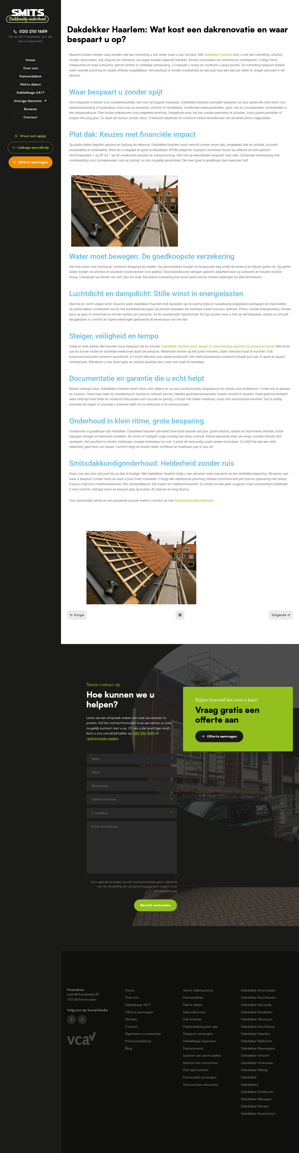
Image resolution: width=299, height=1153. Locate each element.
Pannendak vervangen (199, 1077)
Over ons (30, 68)
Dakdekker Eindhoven (257, 1092)
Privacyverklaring (138, 1041)
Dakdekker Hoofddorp (258, 1026)
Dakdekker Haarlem (255, 1034)
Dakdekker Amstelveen (258, 997)
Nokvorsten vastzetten (200, 1063)
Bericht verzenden (155, 905)
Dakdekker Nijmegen (256, 1099)
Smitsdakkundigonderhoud (194, 500)
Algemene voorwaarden (143, 1034)
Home (30, 60)
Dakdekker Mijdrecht (256, 1041)
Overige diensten (28, 101)
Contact (30, 117)
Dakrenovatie (193, 1048)
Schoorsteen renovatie (200, 1085)
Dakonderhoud (194, 1012)
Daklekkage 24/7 (30, 92)
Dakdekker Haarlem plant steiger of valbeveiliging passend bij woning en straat (217, 346)
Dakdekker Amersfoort (258, 1113)
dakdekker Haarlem (218, 55)
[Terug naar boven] (291, 1145)
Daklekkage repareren (199, 1041)
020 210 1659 (144, 733)
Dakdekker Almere (254, 1106)
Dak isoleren (192, 1019)
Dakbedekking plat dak (200, 1026)
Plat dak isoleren (195, 1070)
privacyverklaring (166, 891)
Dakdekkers (250, 1085)
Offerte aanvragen (139, 1012)
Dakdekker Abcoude (256, 1005)
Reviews (30, 109)
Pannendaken (30, 76)
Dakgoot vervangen (198, 1034)
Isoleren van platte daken (202, 1055)
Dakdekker (249, 1077)
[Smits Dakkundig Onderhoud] (27, 15)
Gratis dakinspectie (198, 990)
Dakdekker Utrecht (255, 1055)
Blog (128, 1048)
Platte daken (30, 84)
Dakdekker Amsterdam (258, 990)
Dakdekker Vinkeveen (257, 1063)
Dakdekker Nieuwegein (258, 1048)
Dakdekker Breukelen (257, 1012)
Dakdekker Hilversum (257, 1019)
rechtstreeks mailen (102, 738)
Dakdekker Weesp (254, 1070)
